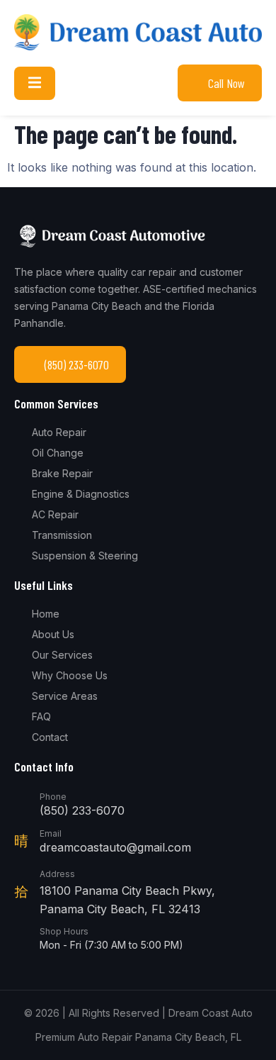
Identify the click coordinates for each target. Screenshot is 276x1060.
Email (51, 833)
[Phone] (21, 804)
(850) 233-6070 (82, 810)
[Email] (21, 841)
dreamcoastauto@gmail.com (115, 847)
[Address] (21, 891)
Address (57, 874)
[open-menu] (34, 83)
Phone (53, 796)
